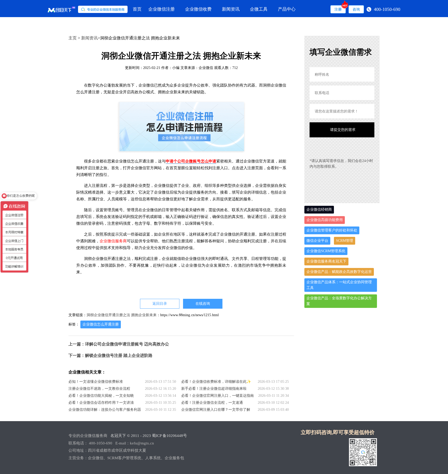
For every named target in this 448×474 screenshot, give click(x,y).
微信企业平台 (317, 241)
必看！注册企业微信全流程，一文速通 (212, 403)
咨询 (356, 9)
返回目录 (159, 304)
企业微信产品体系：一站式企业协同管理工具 (339, 285)
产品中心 (287, 9)
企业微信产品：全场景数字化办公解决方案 (339, 301)
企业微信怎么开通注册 (100, 324)
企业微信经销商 (319, 209)
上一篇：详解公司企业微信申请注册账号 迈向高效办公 (118, 344)
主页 (72, 38)
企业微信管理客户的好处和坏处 (331, 230)
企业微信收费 (198, 9)
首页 (137, 9)
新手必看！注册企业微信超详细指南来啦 (214, 389)
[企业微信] (88, 9)
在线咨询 (202, 304)
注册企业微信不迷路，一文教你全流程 (99, 389)
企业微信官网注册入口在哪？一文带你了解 (215, 410)
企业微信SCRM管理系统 (325, 251)
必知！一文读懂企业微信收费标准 (95, 382)
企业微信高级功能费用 (324, 220)
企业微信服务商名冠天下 (326, 261)
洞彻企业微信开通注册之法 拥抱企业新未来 (122, 315)
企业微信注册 (161, 9)
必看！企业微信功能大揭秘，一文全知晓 (101, 396)
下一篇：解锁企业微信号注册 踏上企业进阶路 (110, 355)
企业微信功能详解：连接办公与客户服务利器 (104, 410)
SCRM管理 (344, 241)
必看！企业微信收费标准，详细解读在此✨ (216, 382)
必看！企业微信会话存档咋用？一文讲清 (101, 403)
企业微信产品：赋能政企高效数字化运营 (339, 272)
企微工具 (259, 9)
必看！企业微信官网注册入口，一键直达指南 (217, 396)
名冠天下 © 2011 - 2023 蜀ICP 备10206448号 (148, 436)
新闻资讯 (231, 9)
